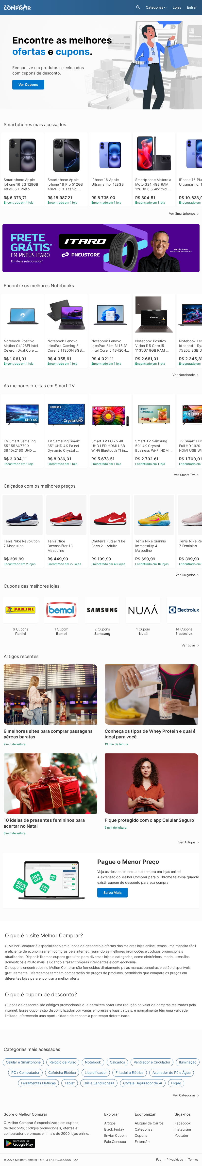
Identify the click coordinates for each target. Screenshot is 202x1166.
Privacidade (175, 1159)
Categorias (143, 1129)
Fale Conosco (115, 1141)
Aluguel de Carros (149, 1123)
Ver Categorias (184, 1095)
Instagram (183, 1129)
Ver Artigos (187, 842)
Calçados (117, 1062)
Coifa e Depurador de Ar (142, 1083)
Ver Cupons (28, 84)
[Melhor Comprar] (69, 7)
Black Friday (114, 1129)
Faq (158, 1159)
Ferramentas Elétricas (38, 1083)
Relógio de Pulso (63, 1062)
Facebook (183, 1123)
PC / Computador (25, 1072)
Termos (193, 1159)
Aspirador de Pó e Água (171, 1072)
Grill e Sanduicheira (99, 1083)
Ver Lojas (189, 645)
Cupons (141, 1135)
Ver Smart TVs (185, 475)
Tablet (70, 1083)
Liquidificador (96, 1072)
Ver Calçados (186, 575)
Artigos (110, 1123)
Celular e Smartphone (23, 1062)
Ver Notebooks (184, 375)
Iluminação (187, 1062)
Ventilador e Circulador (152, 1062)
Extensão (142, 1141)
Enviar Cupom (115, 1135)
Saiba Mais (112, 892)
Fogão (176, 1083)
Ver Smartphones (182, 213)
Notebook (93, 1062)
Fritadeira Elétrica (130, 1072)
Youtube (181, 1135)
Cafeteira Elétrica (62, 1072)
